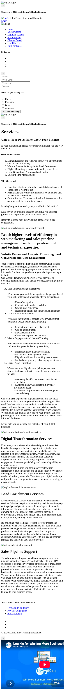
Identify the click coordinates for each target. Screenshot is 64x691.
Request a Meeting (10, 111)
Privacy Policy (14, 613)
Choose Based (14, 40)
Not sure (9, 108)
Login (4, 21)
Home (10, 29)
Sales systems (14, 31)
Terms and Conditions (18, 608)
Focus (8, 99)
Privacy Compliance (17, 610)
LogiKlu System (15, 34)
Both (7, 105)
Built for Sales (14, 46)
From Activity (14, 37)
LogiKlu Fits (13, 43)
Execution (10, 102)
